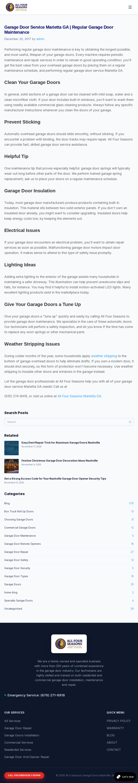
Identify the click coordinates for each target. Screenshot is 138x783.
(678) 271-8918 (52, 695)
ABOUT (112, 742)
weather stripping (104, 356)
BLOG (111, 735)
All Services (12, 721)
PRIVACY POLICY (119, 721)
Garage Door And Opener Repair (26, 757)
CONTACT (114, 749)
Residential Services (17, 749)
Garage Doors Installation (21, 735)
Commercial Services (18, 742)
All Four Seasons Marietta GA (79, 396)
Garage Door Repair (18, 728)
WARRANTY (115, 728)
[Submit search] (130, 421)
